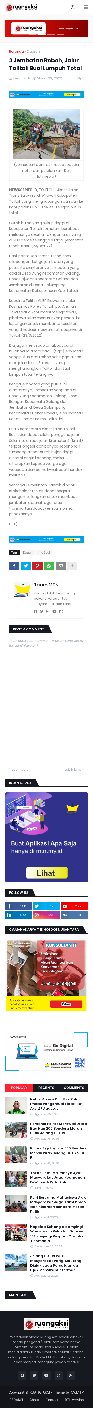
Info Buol (44, 552)
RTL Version (74, 1400)
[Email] (61, 566)
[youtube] (54, 611)
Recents (46, 1088)
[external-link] (61, 611)
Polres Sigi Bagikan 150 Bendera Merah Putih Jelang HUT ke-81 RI (58, 1153)
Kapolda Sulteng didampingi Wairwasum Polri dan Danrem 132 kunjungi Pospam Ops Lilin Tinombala (57, 1233)
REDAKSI (16, 1400)
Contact (52, 1400)
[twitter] (41, 611)
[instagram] (48, 611)
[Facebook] (14, 566)
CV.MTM (77, 1392)
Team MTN (46, 584)
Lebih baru (20, 769)
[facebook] (35, 611)
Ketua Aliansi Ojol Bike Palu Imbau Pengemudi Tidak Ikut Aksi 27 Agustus (56, 1104)
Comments (74, 1088)
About (34, 1400)
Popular (19, 1088)
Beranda (16, 51)
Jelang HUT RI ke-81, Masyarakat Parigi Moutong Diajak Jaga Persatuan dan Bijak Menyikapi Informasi (55, 1263)
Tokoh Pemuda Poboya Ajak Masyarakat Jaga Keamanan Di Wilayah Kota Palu (57, 1178)
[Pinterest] (37, 566)
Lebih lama (72, 769)
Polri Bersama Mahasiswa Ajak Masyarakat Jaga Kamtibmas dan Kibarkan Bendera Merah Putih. (58, 1204)
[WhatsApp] (49, 566)
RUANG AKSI (39, 1392)
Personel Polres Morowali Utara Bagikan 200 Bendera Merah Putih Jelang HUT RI (58, 1129)
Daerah (33, 51)
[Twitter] (26, 566)
